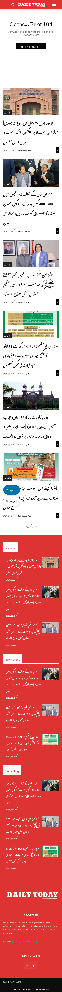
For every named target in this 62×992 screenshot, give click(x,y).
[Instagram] (27, 965)
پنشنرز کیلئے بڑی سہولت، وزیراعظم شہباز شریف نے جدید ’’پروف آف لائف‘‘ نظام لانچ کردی (30, 497)
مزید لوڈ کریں (32, 525)
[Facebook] (33, 965)
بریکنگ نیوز (7, 112)
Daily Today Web (24, 150)
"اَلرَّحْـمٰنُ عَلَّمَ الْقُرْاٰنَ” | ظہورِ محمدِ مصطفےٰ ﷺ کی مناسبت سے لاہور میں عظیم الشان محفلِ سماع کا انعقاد (28, 284)
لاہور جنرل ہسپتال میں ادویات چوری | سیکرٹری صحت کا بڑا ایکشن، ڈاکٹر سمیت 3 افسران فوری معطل (30, 132)
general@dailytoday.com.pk (25, 941)
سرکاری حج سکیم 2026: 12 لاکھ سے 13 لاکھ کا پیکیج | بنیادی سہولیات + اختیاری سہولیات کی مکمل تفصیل (31, 355)
